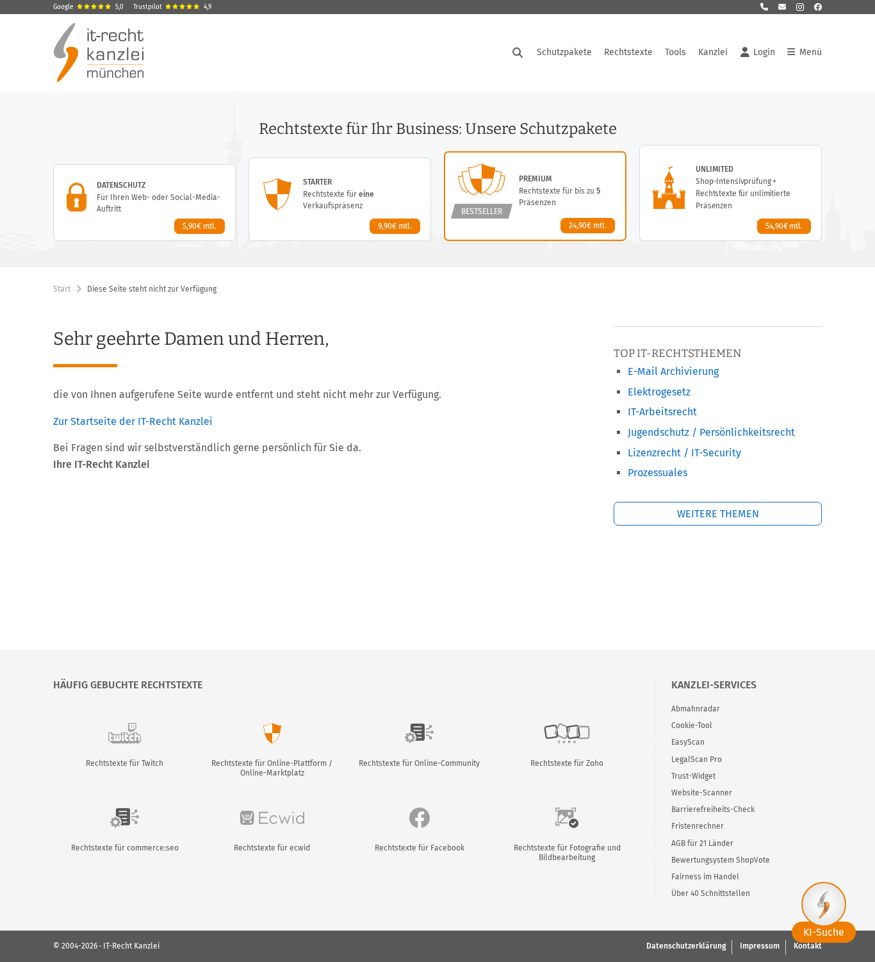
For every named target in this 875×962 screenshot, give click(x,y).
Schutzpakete (564, 52)
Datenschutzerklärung (686, 945)
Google (88, 7)
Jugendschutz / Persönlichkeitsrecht (711, 432)
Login (764, 52)
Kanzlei (713, 52)
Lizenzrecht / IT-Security (684, 453)
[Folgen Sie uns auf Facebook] (818, 7)
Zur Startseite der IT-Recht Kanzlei (133, 421)
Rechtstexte (628, 52)
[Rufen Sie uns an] (764, 7)
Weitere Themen (718, 514)
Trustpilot (172, 7)
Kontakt (808, 945)
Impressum (760, 945)
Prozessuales (657, 473)
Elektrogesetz (659, 392)
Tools (675, 52)
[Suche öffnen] (517, 52)
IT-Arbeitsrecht (662, 412)
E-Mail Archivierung (673, 371)
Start (61, 289)
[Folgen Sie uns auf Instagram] (800, 7)
